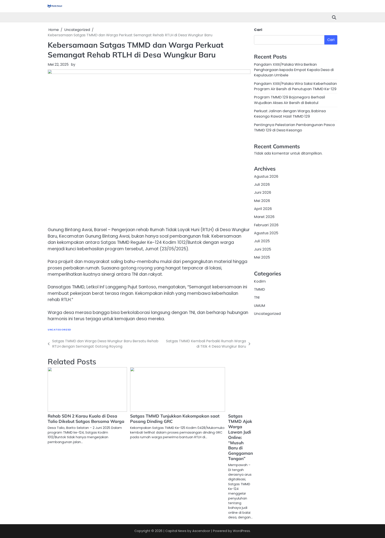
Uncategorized (59, 329)
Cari (258, 29)
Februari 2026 (266, 224)
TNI (257, 297)
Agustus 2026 (266, 176)
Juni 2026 (262, 192)
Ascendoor (201, 531)
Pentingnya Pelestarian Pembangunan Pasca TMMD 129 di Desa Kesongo (294, 127)
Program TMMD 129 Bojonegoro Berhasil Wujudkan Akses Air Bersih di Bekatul (289, 100)
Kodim (260, 281)
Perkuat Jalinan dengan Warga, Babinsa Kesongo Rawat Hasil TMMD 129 (290, 113)
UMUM (259, 305)
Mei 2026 (262, 200)
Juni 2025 (262, 249)
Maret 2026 (264, 216)
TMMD (259, 289)
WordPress (241, 531)
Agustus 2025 (266, 233)
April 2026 (263, 208)
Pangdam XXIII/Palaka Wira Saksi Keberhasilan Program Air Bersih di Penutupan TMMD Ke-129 (295, 86)
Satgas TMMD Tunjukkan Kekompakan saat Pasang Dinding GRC (174, 418)
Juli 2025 (262, 241)
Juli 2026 (262, 184)
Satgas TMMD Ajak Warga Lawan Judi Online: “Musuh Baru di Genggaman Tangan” (240, 437)
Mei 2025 (262, 257)
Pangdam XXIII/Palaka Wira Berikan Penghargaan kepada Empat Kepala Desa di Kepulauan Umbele (294, 70)
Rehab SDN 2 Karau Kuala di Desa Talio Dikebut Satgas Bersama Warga (86, 418)
